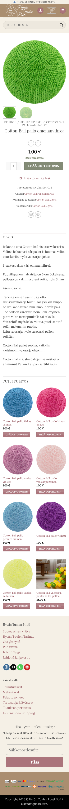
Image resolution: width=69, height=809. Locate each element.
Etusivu (10, 122)
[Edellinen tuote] (38, 143)
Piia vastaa (10, 647)
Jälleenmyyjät (12, 652)
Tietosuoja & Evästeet (18, 702)
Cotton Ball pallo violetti (51, 535)
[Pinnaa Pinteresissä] (38, 214)
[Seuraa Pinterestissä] (27, 667)
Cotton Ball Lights (46, 199)
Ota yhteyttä (12, 642)
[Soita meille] (20, 667)
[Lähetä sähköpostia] (13, 667)
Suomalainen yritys (16, 631)
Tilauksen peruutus (17, 708)
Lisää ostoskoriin (43, 166)
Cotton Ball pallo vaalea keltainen (17, 594)
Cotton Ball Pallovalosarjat (39, 193)
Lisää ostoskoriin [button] (17, 434)
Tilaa (34, 761)
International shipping (19, 713)
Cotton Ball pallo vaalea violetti (17, 480)
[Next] (60, 72)
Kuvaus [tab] (8, 237)
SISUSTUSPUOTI (31, 122)
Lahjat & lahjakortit (16, 657)
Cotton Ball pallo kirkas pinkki (50, 423)
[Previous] (9, 72)
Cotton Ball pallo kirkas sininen (17, 423)
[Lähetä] (61, 25)
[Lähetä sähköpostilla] (31, 214)
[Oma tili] (40, 10)
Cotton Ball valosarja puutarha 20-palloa (49, 594)
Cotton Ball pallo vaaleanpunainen (46, 480)
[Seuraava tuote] (31, 143)
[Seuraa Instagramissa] (6, 667)
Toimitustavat (12, 687)
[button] (51, 10)
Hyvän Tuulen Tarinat (18, 636)
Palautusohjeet (13, 697)
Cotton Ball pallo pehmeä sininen (13, 537)
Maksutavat (11, 692)
